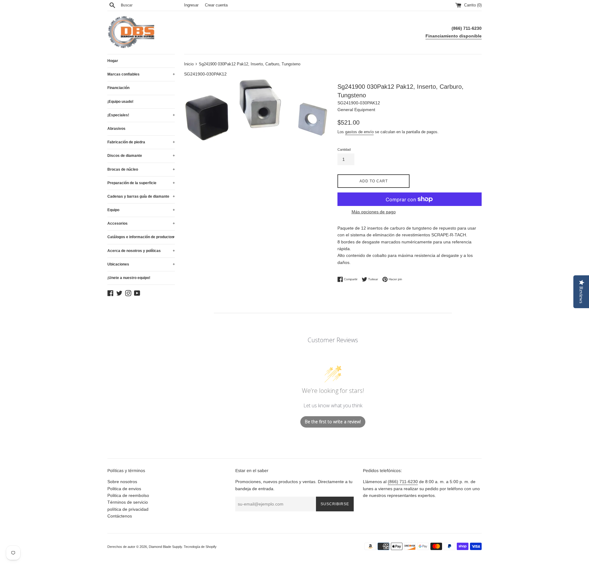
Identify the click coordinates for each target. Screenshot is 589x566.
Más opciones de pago (374, 211)
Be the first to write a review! (333, 421)
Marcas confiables (141, 74)
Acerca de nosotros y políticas (141, 251)
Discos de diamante (141, 155)
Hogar (112, 61)
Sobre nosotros (122, 481)
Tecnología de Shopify (200, 547)
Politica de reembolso (128, 495)
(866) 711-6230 (403, 481)
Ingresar (191, 5)
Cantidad (344, 149)
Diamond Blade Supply (165, 547)
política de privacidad (127, 509)
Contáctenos (119, 516)
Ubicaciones (141, 264)
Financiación (118, 88)
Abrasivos (116, 128)
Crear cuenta (216, 5)
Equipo (141, 210)
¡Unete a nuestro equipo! (128, 278)
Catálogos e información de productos (141, 237)
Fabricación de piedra (141, 142)
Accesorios (141, 223)
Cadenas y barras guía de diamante (141, 196)
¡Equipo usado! (120, 101)
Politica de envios (124, 488)
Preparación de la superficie (141, 183)
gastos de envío (359, 132)
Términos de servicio (127, 502)
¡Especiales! (141, 115)
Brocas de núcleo (141, 169)
